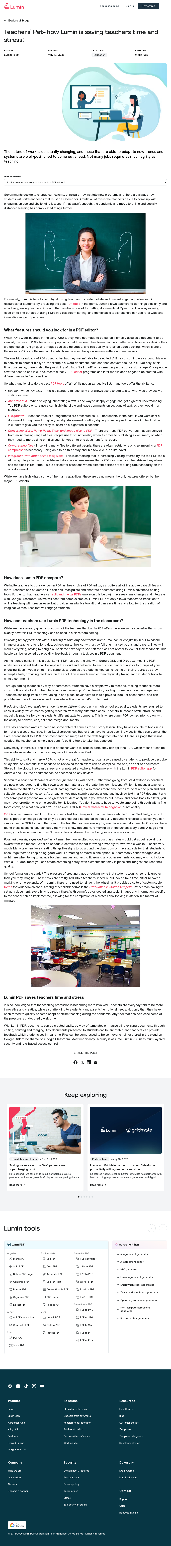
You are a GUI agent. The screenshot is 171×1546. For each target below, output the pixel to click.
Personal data (71, 1477)
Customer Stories (129, 1422)
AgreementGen (16, 1422)
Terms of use (71, 1491)
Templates (125, 1429)
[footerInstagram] (34, 1386)
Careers (12, 1484)
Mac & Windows (128, 1477)
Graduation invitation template (110, 887)
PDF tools (73, 303)
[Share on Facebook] (75, 1062)
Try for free (148, 5)
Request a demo (109, 5)
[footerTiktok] (26, 1386)
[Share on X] (82, 1062)
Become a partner (18, 1491)
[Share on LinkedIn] (89, 1062)
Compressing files (20, 445)
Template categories (131, 1436)
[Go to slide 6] (92, 1197)
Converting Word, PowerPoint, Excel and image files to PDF (50, 430)
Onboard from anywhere (77, 1415)
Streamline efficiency (75, 1409)
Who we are (15, 1470)
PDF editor (75, 372)
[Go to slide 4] (87, 1197)
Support (123, 1499)
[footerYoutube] (42, 1386)
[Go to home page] (14, 6)
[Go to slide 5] (89, 1197)
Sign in (130, 5)
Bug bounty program (75, 1504)
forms (8, 887)
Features (13, 1436)
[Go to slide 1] (78, 1197)
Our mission (14, 1477)
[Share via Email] (96, 1062)
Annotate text (17, 401)
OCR (7, 814)
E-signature (16, 416)
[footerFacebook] (10, 1386)
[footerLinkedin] (18, 1386)
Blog (121, 1415)
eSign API (13, 1429)
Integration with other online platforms (35, 456)
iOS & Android (126, 1470)
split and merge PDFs (66, 594)
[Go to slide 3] (84, 1197)
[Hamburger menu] (163, 6)
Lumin (11, 1409)
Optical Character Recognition (101, 807)
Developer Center (129, 1443)
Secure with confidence (77, 1436)
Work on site (71, 1443)
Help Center (126, 1409)
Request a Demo (128, 1512)
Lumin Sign (14, 1415)
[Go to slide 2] (81, 1197)
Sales (122, 1505)
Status (67, 1497)
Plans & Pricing (16, 1443)
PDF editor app (141, 768)
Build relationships (73, 1429)
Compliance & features (76, 1470)
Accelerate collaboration (77, 1422)
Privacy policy (71, 1484)
